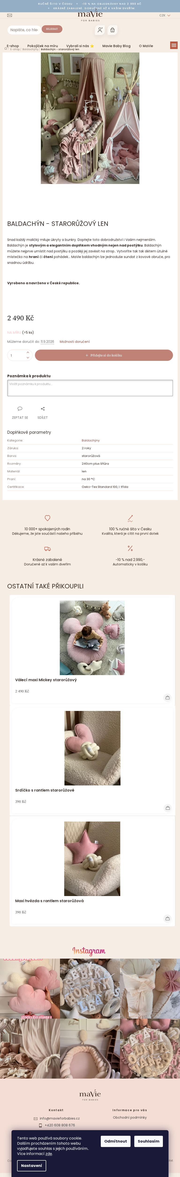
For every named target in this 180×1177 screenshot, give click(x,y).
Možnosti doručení (73, 342)
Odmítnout (114, 1141)
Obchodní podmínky (128, 1115)
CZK (161, 15)
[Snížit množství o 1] (26, 358)
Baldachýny (89, 440)
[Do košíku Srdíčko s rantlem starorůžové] (166, 808)
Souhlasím (147, 1141)
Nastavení (30, 1165)
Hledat (50, 29)
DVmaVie (58, 1130)
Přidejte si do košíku (104, 355)
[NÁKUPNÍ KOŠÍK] (110, 30)
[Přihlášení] (98, 30)
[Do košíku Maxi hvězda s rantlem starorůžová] (165, 919)
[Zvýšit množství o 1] (26, 352)
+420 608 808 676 (58, 1123)
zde (47, 1153)
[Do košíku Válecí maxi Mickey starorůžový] (165, 698)
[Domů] (4, 48)
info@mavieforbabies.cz (58, 1116)
